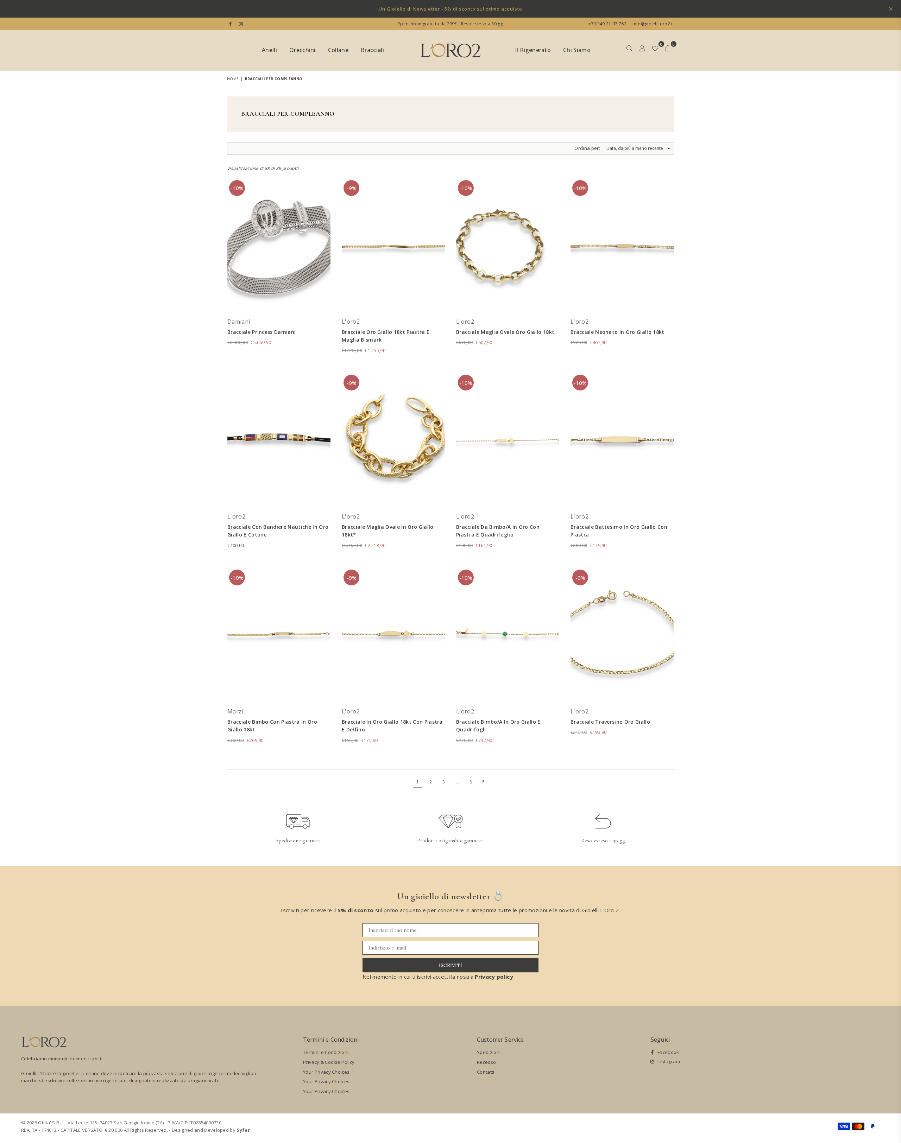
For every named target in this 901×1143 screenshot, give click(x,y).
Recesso (486, 1062)
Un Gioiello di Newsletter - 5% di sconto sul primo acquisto (450, 9)
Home (233, 78)
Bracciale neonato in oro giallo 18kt (617, 332)
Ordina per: (587, 148)
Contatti (485, 1072)
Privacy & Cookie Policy (328, 1062)
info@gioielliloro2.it (652, 24)
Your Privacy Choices (326, 1072)
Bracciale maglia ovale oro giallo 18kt (505, 332)
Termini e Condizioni (325, 1052)
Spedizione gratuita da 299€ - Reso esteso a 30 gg (450, 24)
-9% (352, 187)
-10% (237, 187)
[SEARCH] (629, 50)
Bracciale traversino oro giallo (610, 721)
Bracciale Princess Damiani (261, 332)
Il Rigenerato (533, 50)
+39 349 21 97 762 (607, 24)
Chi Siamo (577, 50)
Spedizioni (488, 1052)
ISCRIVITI (450, 965)
